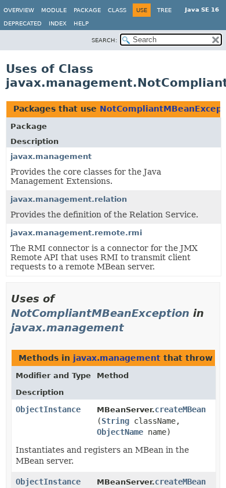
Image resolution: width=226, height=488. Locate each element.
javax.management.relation (68, 199)
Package (87, 10)
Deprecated (22, 23)
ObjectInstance (48, 409)
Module (54, 10)
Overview (18, 10)
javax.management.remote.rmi (76, 232)
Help (81, 23)
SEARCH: (104, 40)
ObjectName (120, 432)
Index (58, 23)
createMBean (180, 409)
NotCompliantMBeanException (100, 313)
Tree (164, 10)
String (115, 421)
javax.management (51, 156)
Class (117, 10)
